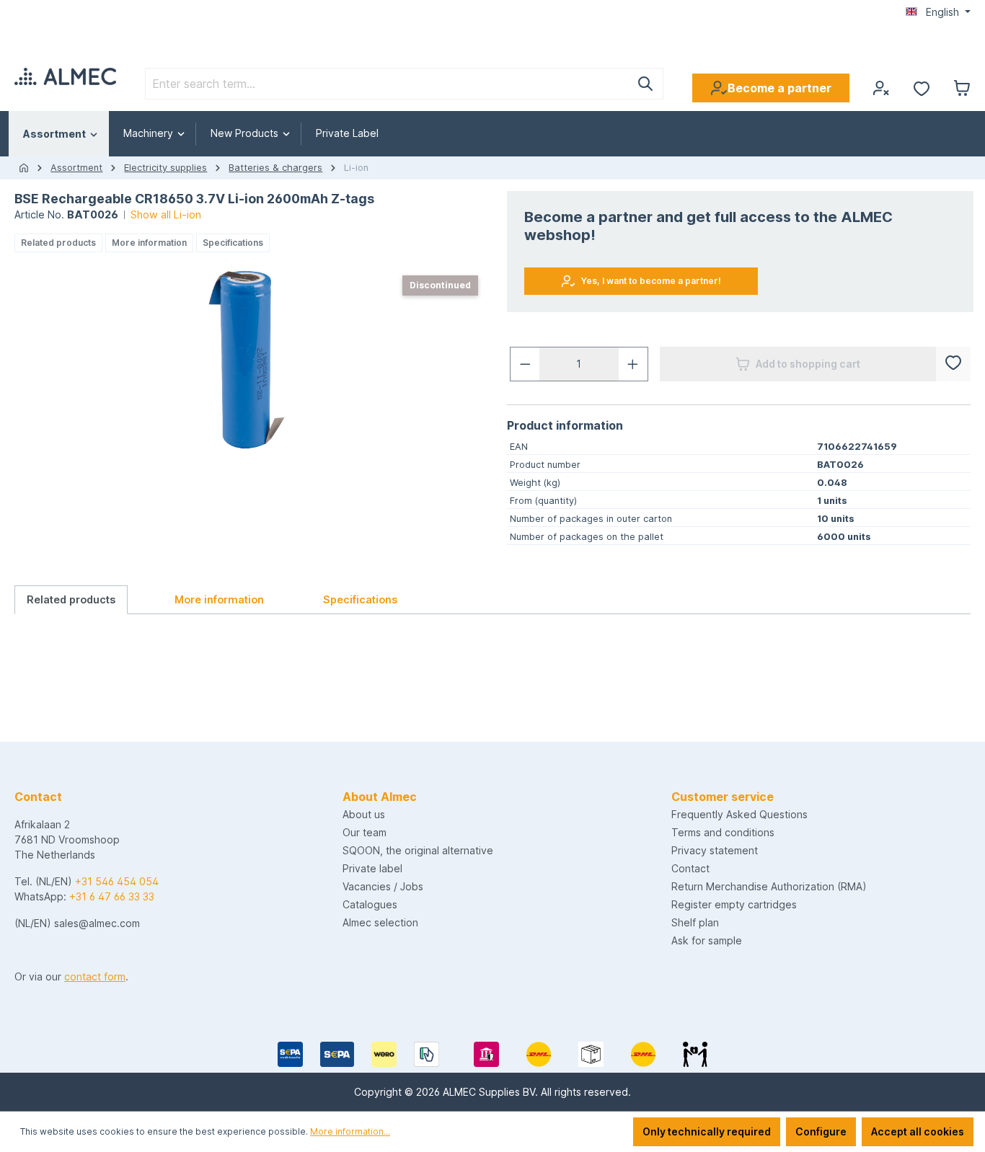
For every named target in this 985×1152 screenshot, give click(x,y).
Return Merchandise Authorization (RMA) (769, 886)
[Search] (645, 83)
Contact (690, 868)
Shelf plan (695, 922)
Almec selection (380, 922)
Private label (372, 868)
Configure (821, 1131)
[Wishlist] (921, 88)
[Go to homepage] (65, 76)
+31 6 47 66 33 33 (111, 896)
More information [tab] (219, 599)
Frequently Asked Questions (739, 814)
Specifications (233, 242)
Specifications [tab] (360, 599)
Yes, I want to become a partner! (651, 280)
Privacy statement (714, 850)
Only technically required (706, 1131)
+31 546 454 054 (117, 881)
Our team (365, 832)
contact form (94, 976)
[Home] (24, 168)
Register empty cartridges (734, 904)
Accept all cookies (917, 1131)
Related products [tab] (71, 599)
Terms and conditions (722, 832)
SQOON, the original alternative (418, 850)
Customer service (722, 796)
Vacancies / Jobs (383, 886)
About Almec (380, 796)
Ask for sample (706, 940)
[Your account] (881, 88)
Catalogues (370, 904)
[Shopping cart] (962, 88)
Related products (58, 242)
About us (364, 814)
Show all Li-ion (166, 214)
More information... (350, 1131)
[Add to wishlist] (953, 364)
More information (149, 242)
